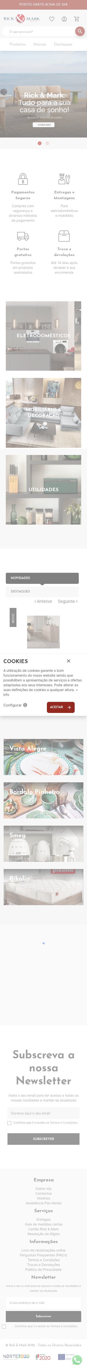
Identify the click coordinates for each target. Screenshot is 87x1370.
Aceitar (61, 707)
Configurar (15, 705)
